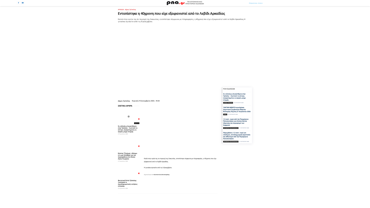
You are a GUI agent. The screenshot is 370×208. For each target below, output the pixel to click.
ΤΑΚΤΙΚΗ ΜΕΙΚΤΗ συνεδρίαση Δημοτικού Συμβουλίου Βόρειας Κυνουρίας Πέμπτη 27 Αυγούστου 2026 (237, 109)
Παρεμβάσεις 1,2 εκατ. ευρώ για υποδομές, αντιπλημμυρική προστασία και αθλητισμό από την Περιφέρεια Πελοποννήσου (236, 136)
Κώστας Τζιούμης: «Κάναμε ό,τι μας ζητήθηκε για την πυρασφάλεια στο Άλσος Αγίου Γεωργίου (127, 156)
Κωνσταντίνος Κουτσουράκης (161, 174)
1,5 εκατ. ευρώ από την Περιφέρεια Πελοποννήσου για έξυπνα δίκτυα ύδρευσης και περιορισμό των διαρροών (235, 122)
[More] (178, 94)
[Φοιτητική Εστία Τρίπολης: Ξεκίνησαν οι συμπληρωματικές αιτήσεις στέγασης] (128, 170)
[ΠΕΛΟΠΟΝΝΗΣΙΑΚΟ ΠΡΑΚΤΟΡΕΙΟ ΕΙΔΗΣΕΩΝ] (185, 3)
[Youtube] (22, 3)
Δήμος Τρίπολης (130, 9)
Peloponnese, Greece (256, 3)
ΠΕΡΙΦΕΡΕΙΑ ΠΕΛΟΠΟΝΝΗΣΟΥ (231, 128)
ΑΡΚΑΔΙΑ (121, 9)
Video (225, 114)
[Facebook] (18, 3)
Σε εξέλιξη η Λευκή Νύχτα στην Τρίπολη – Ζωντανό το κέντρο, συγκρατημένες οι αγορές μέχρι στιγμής (127, 129)
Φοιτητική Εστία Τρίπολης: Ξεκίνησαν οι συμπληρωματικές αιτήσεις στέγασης (127, 183)
